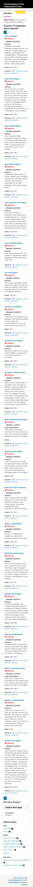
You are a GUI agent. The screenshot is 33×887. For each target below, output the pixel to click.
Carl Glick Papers (11, 272)
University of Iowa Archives (13, 865)
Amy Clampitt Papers (13, 126)
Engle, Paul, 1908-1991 (12, 841)
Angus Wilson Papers (13, 164)
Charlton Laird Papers (13, 306)
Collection (8, 828)
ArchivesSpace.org (14, 880)
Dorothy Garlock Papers (14, 340)
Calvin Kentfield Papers (14, 243)
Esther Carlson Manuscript (15, 668)
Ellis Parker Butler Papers (14, 553)
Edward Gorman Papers (14, 451)
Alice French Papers (12, 79)
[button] (13, 807)
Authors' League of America (13, 847)
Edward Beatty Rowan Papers (16, 419)
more (6, 853)
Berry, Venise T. (9, 850)
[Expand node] (31, 9)
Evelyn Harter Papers (13, 740)
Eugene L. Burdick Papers (14, 700)
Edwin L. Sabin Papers (13, 523)
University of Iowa (10, 838)
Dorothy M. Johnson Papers (15, 372)
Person (6, 831)
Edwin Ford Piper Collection (15, 487)
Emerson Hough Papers (14, 634)
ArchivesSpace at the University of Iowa (14, 5)
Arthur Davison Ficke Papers (16, 202)
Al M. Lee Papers (11, 36)
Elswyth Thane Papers (13, 594)
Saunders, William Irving (12, 844)
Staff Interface (18, 878)
